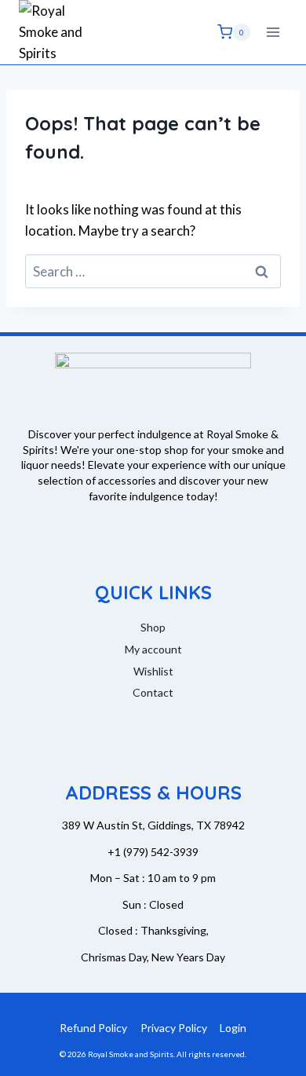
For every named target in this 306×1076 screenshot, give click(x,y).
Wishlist (153, 671)
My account (153, 649)
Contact (153, 692)
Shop (153, 627)
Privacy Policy (173, 1027)
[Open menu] (272, 32)
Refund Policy (93, 1027)
